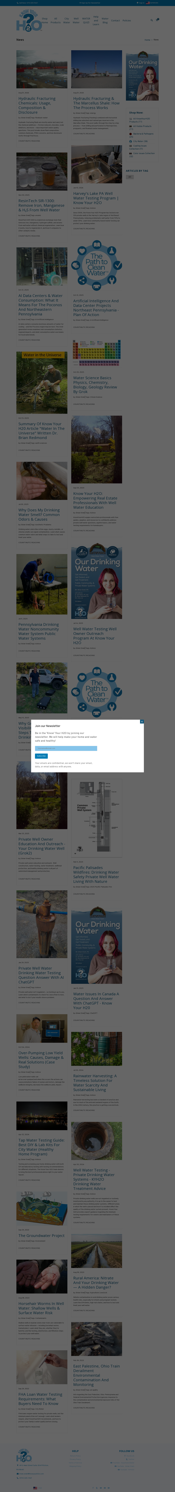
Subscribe (41, 756)
